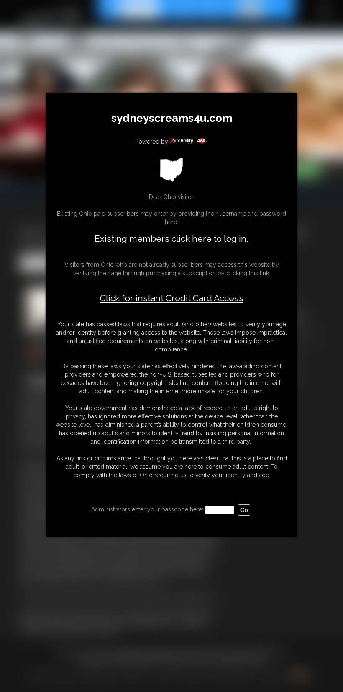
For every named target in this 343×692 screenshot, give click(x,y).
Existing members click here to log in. (171, 238)
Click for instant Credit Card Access (171, 298)
